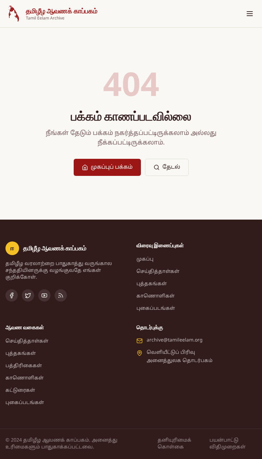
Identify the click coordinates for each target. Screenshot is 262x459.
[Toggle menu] (250, 13)
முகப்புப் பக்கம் (112, 167)
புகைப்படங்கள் (155, 308)
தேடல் (171, 167)
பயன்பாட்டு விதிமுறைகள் (227, 443)
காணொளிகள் (155, 296)
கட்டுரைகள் (20, 390)
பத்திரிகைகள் (23, 366)
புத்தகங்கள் (151, 284)
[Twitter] (28, 295)
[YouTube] (44, 295)
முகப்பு (145, 259)
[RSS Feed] (61, 295)
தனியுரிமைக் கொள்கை (174, 443)
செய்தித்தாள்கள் (157, 272)
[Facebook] (11, 295)
